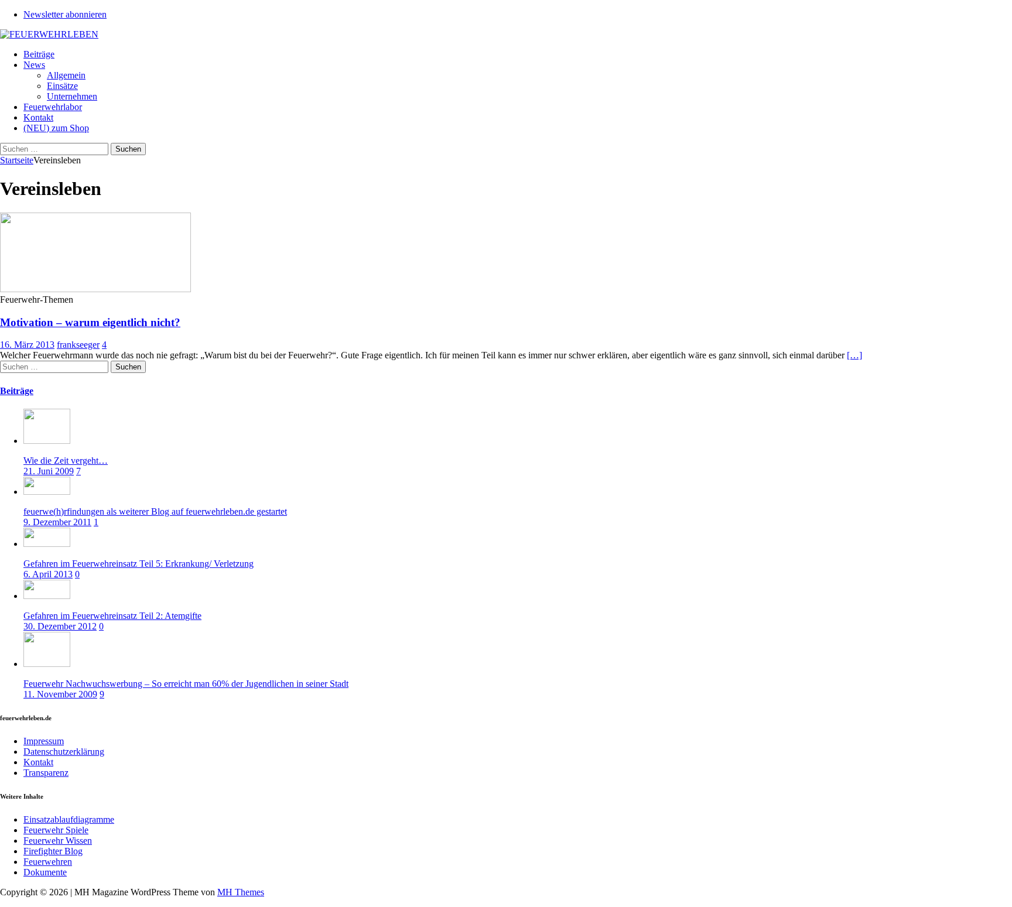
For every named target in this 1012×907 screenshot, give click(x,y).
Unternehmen (72, 96)
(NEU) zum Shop (56, 128)
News (34, 65)
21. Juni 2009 (48, 471)
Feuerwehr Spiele (55, 830)
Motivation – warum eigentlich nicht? (90, 322)
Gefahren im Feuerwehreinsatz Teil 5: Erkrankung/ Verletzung (138, 564)
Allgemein (66, 75)
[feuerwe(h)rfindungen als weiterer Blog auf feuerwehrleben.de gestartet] (46, 492)
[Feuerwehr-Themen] (95, 289)
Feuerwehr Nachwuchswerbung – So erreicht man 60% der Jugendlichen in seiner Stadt (185, 684)
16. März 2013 (27, 345)
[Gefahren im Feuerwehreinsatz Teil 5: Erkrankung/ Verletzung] (46, 544)
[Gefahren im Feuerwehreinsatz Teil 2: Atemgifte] (46, 596)
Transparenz (46, 773)
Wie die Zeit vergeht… (65, 461)
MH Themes (240, 892)
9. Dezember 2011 (57, 522)
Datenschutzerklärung (63, 752)
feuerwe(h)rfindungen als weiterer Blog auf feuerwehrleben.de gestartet (155, 511)
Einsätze (62, 86)
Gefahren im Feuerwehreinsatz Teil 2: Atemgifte (112, 616)
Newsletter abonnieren (65, 14)
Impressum (43, 741)
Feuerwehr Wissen (57, 841)
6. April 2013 (48, 574)
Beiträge (38, 54)
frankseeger (78, 345)
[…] (854, 355)
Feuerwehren (47, 862)
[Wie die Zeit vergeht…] (46, 441)
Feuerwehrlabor (52, 107)
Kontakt (38, 117)
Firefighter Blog (53, 851)
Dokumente (45, 872)
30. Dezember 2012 (60, 626)
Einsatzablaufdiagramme (68, 819)
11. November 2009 (60, 694)
